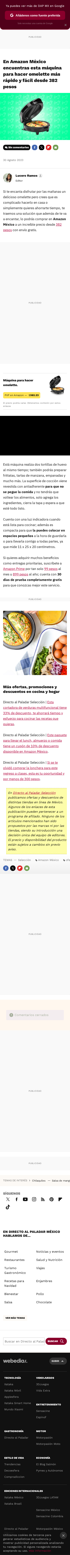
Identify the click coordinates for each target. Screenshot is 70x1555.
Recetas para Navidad (14, 1283)
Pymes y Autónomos (49, 1470)
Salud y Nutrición (49, 1260)
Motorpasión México (49, 1528)
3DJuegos (42, 1384)
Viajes (40, 1268)
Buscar (53, 1341)
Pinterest (51, 1199)
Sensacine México (48, 1509)
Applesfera (11, 1396)
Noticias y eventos (50, 1251)
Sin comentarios (18, 147)
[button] (28, 175)
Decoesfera (11, 1470)
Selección (24, 860)
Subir (55, 1361)
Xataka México (13, 1497)
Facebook (34, 147)
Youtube (25, 1199)
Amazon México (48, 860)
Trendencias (12, 1464)
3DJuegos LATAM (47, 1497)
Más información (40, 1550)
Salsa (8, 1302)
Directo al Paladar (16, 1437)
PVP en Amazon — (22, 395)
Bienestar (11, 1294)
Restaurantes (14, 1260)
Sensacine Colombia (49, 1516)
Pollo (40, 1294)
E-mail (55, 147)
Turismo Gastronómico (15, 1270)
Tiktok (8, 1206)
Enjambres (44, 1281)
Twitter (41, 147)
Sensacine (43, 1410)
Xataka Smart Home (17, 1403)
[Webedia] (15, 1363)
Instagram (34, 1199)
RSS (43, 1199)
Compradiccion (14, 1476)
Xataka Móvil (12, 1390)
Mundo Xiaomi (13, 1409)
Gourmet (11, 1251)
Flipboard (48, 147)
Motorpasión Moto (48, 1443)
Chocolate (44, 1302)
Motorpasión (44, 1437)
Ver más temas (15, 1318)
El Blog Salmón (46, 1464)
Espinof (41, 1417)
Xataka (8, 1384)
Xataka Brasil (13, 1503)
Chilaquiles (39, 1180)
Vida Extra (43, 1390)
